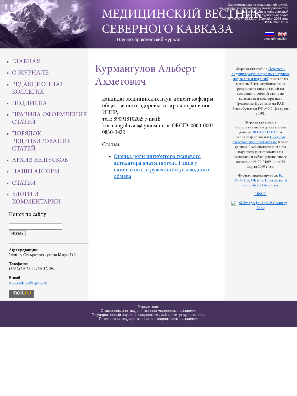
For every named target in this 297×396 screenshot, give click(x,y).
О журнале (30, 73)
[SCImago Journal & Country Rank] (260, 208)
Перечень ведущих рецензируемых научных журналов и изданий (260, 74)
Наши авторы (35, 171)
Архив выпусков (40, 160)
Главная (26, 62)
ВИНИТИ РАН (266, 132)
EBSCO (260, 194)
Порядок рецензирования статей (41, 141)
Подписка (29, 103)
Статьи (24, 183)
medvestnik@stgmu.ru (28, 283)
